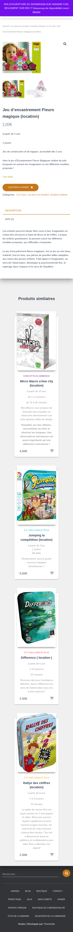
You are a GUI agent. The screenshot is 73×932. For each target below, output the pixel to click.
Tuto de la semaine (18, 916)
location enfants (38, 26)
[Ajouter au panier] (51, 451)
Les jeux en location (20, 26)
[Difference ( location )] (36, 617)
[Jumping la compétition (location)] (36, 495)
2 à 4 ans (51, 26)
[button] (65, 44)
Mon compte (45, 899)
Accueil (6, 26)
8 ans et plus (30, 376)
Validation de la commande (50, 916)
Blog (28, 891)
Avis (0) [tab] (9, 219)
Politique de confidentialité (48, 908)
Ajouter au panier (18, 187)
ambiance (44, 376)
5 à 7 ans (28, 530)
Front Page (14, 899)
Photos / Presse (17, 908)
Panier (61, 899)
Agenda (15, 891)
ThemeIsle (49, 924)
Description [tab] (13, 210)
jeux (29, 899)
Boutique (41, 891)
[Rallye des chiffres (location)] (36, 742)
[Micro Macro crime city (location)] (36, 340)
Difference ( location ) (36, 657)
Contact (57, 891)
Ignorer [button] (36, 11)
